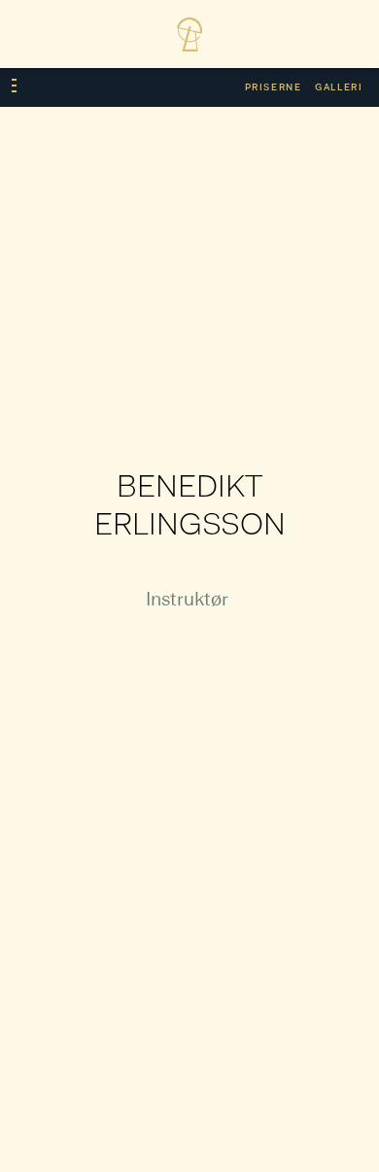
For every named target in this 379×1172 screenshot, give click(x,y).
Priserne (273, 88)
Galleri (338, 88)
